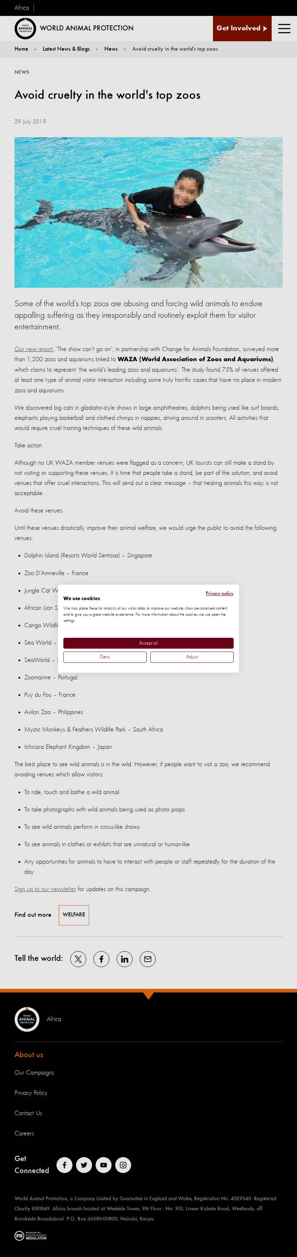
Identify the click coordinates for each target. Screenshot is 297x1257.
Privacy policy (220, 593)
